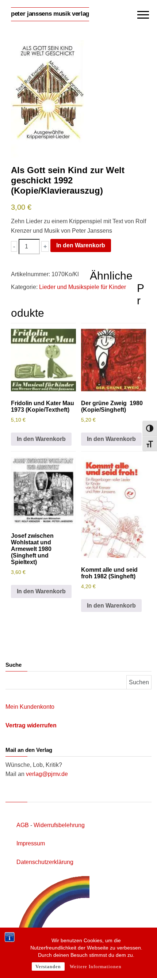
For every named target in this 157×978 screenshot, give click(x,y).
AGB (22, 825)
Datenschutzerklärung (44, 862)
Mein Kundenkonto (29, 707)
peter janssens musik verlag (50, 13)
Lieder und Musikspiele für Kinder (82, 287)
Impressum (30, 843)
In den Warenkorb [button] (41, 439)
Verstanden (48, 966)
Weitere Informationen (96, 966)
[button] (14, 246)
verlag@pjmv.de (47, 774)
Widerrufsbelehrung (59, 825)
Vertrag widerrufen (31, 725)
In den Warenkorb (80, 245)
